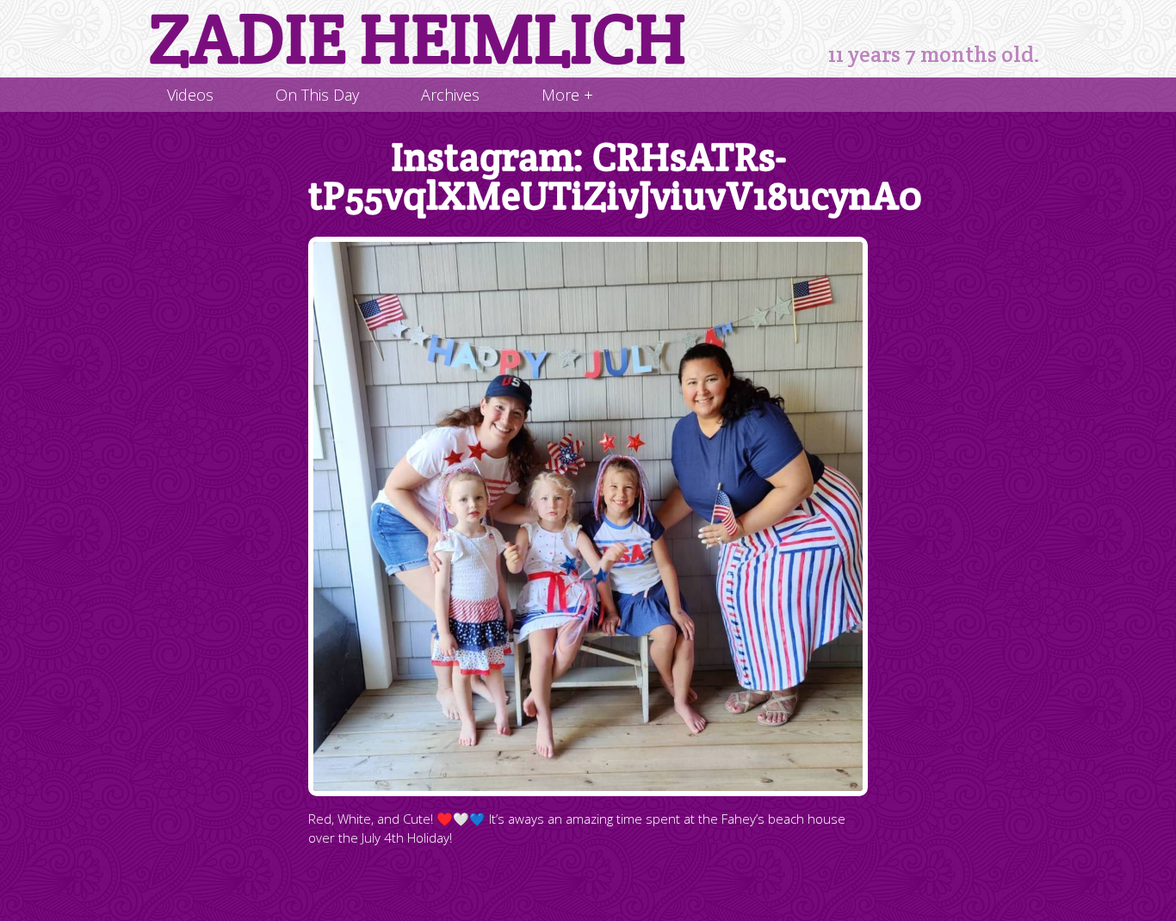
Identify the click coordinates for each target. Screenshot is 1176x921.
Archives (450, 94)
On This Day (317, 94)
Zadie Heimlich (417, 38)
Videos (190, 94)
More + (567, 94)
